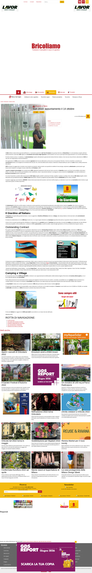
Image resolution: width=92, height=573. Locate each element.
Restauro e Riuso (77, 97)
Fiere (47, 263)
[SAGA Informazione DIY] (87, 1)
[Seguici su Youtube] (4, 2)
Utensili (75, 562)
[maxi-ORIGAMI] (26, 193)
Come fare (6, 550)
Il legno (5, 562)
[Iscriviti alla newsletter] (69, 487)
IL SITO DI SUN (11, 320)
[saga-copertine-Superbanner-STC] (46, 557)
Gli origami (6, 556)
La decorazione (7, 564)
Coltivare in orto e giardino (31, 97)
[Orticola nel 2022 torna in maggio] (16, 431)
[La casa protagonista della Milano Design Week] (76, 460)
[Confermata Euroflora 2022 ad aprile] (16, 460)
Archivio (25, 1)
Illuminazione (77, 556)
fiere (37, 112)
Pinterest (68, 495)
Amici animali (7, 547)
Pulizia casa (76, 559)
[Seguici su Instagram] (8, 2)
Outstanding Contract (54, 124)
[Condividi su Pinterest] (2, 156)
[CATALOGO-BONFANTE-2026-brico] (26, 249)
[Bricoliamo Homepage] (18, 92)
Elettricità (76, 553)
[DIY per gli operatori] (79, 1)
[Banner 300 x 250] (76, 343)
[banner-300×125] (10, 8)
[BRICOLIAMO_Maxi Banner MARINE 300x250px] (67, 249)
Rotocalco (6, 101)
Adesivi (75, 547)
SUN (42, 112)
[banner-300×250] (26, 299)
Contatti (32, 1)
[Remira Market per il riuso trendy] (76, 431)
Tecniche (67, 97)
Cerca (62, 2)
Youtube (31, 495)
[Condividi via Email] (2, 164)
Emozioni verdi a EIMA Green (44, 352)
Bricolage (4, 545)
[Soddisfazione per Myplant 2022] (45, 431)
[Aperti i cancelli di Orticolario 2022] (16, 342)
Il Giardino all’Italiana (54, 122)
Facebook (13, 495)
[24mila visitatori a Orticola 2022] (76, 401)
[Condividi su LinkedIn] (2, 159)
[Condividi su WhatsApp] (2, 162)
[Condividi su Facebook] (2, 153)
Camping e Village (53, 125)
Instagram (50, 495)
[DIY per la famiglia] (83, 1)
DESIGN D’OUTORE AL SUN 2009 (15, 326)
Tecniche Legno (45, 97)
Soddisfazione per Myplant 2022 (45, 441)
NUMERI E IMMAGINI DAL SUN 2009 (16, 323)
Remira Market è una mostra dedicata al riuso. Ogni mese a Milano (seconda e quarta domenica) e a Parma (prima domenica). (76, 447)
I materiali (6, 559)
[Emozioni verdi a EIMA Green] (45, 342)
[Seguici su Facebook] (6, 2)
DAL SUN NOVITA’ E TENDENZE (15, 325)
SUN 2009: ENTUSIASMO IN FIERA (15, 322)
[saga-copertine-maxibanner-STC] (46, 374)
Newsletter (38, 1)
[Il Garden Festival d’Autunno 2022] (16, 372)
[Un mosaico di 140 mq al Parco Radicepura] (76, 372)
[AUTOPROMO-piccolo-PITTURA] (23, 504)
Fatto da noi (6, 553)
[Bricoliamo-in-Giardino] (67, 193)
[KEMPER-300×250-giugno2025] (16, 403)
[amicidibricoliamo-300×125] (69, 504)
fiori (61, 208)
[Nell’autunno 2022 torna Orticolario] (45, 401)
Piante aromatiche (57, 97)
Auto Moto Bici (77, 550)
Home (2, 101)
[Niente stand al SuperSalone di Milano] (45, 460)
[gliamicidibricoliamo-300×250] (67, 299)
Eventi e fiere (12, 101)
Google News (87, 495)
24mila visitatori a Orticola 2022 (76, 412)
